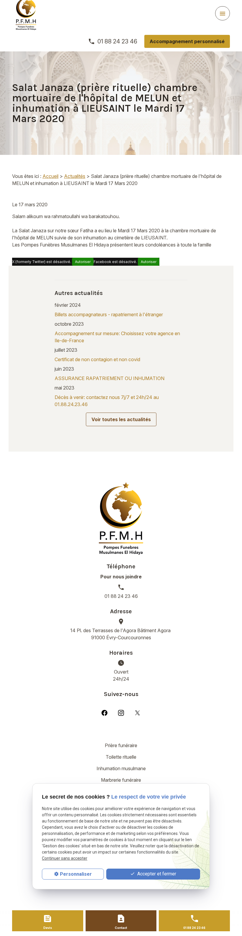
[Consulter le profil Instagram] (121, 712)
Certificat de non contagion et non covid (97, 359)
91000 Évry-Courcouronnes (121, 633)
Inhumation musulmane (121, 768)
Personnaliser (76, 874)
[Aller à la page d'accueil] (121, 518)
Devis (47, 927)
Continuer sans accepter (64, 858)
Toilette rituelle (121, 757)
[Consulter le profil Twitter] (137, 712)
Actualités (74, 176)
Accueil (50, 176)
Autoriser (83, 261)
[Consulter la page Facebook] (104, 712)
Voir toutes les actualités (121, 419)
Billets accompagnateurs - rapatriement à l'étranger (109, 314)
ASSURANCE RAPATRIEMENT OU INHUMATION (109, 378)
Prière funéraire (121, 745)
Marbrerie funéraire (121, 780)
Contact (121, 927)
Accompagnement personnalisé (187, 41)
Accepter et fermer (156, 874)
